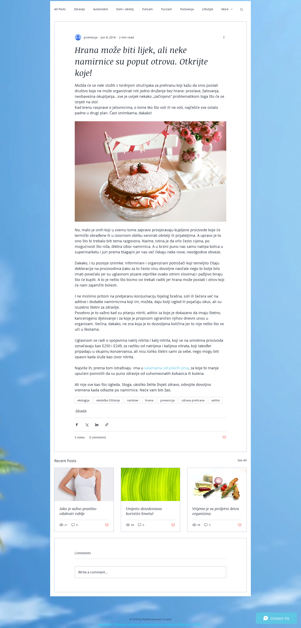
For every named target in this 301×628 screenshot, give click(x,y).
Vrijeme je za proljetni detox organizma (215, 511)
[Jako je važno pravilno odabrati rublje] (84, 484)
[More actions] (223, 37)
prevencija (167, 400)
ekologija (83, 400)
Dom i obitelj (125, 9)
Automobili (100, 9)
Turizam (166, 9)
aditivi (216, 400)
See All (242, 460)
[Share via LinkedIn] (97, 425)
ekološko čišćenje (108, 400)
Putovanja (187, 9)
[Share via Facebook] (77, 425)
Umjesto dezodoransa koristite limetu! (144, 511)
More (225, 9)
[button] (241, 9)
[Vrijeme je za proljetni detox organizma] (217, 484)
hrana (149, 400)
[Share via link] (107, 425)
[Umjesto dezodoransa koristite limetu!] (150, 484)
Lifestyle (207, 9)
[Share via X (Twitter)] (87, 425)
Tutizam (147, 9)
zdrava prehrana (193, 400)
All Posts (60, 9)
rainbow (132, 400)
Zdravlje (79, 9)
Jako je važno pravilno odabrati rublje (77, 511)
